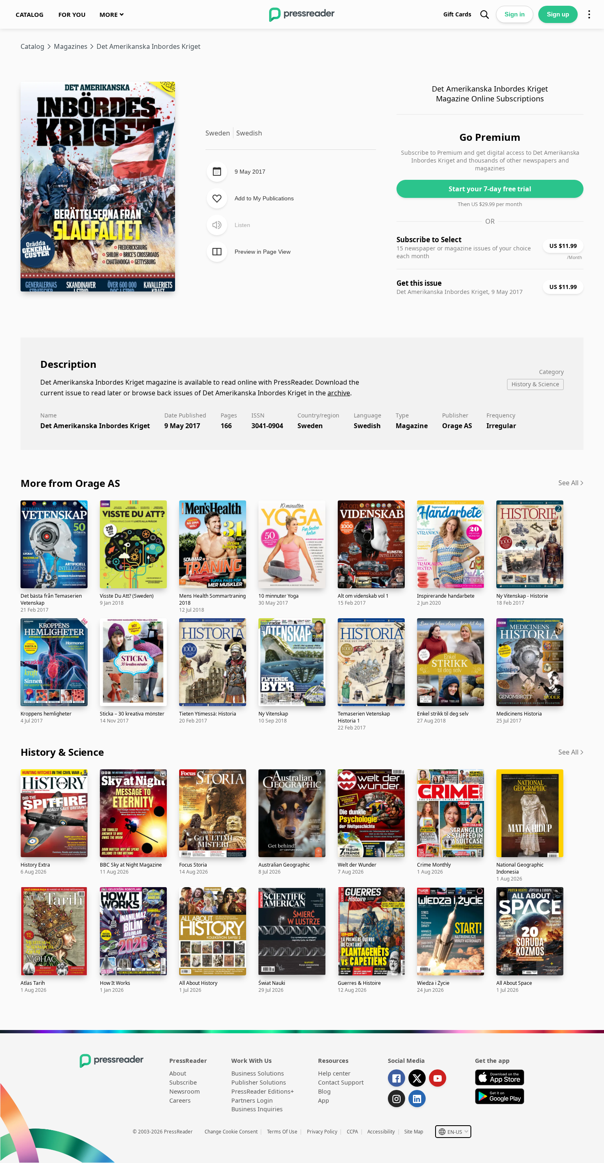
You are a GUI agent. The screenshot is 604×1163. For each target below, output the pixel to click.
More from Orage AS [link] (70, 483)
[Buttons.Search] (484, 14)
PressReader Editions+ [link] (262, 1091)
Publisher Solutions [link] (258, 1082)
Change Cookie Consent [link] (231, 1132)
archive (338, 392)
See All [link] (568, 482)
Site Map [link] (413, 1132)
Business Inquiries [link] (257, 1109)
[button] (453, 1131)
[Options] (589, 14)
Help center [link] (334, 1073)
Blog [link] (324, 1091)
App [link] (323, 1100)
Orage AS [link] (457, 425)
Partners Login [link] (252, 1100)
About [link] (177, 1073)
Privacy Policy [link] (322, 1132)
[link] (29, 14)
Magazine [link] (412, 425)
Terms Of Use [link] (282, 1132)
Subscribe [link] (183, 1082)
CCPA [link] (352, 1132)
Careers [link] (180, 1100)
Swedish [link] (367, 425)
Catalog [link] (32, 46)
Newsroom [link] (184, 1091)
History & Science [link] (62, 752)
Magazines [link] (71, 46)
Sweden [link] (310, 425)
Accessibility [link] (381, 1132)
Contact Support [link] (341, 1082)
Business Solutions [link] (257, 1073)
